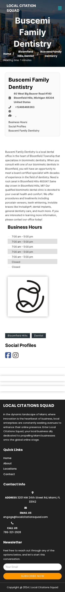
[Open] (60, 8)
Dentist (29, 56)
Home (7, 54)
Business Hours (17, 122)
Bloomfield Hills (18, 335)
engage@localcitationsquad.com (25, 517)
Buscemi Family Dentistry (24, 130)
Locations (10, 469)
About (7, 463)
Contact (9, 474)
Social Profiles (17, 126)
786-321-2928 (12, 532)
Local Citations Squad (28, 405)
